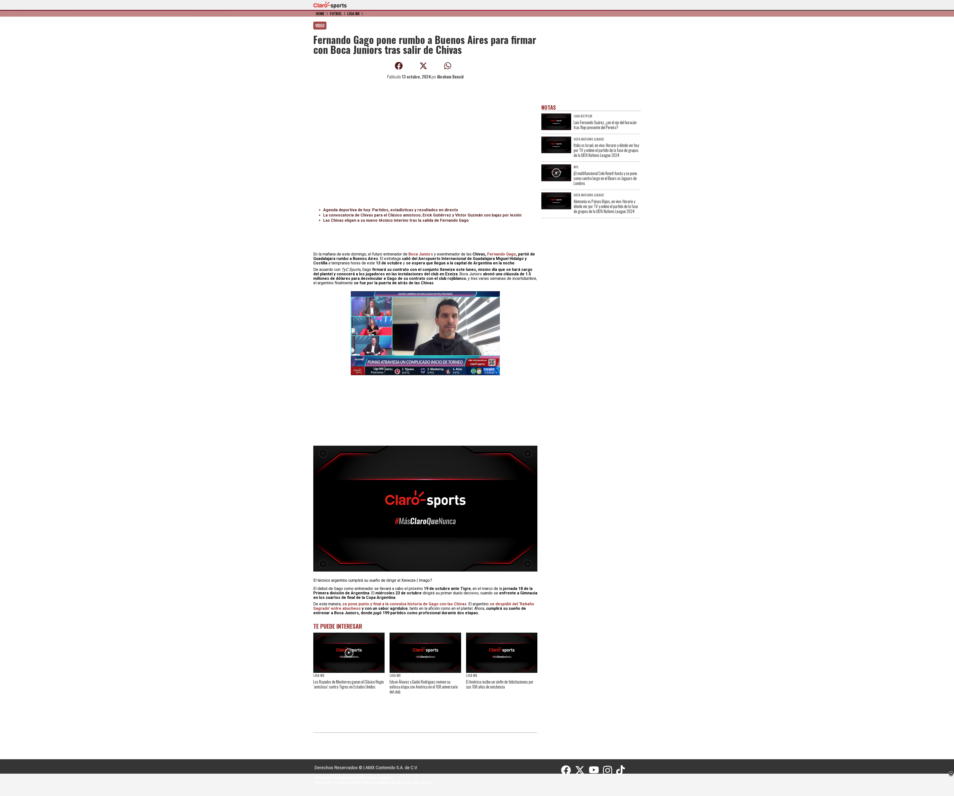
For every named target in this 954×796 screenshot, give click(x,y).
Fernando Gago (501, 254)
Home (320, 13)
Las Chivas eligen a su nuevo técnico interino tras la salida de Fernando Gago (396, 220)
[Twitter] (582, 770)
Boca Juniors (420, 254)
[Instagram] (609, 770)
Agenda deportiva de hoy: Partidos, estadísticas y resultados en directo (390, 210)
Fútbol (336, 13)
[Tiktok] (621, 770)
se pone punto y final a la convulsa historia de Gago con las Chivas (404, 604)
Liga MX (353, 13)
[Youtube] (596, 770)
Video (319, 26)
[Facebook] (568, 770)
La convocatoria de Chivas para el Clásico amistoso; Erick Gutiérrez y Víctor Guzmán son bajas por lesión (422, 215)
